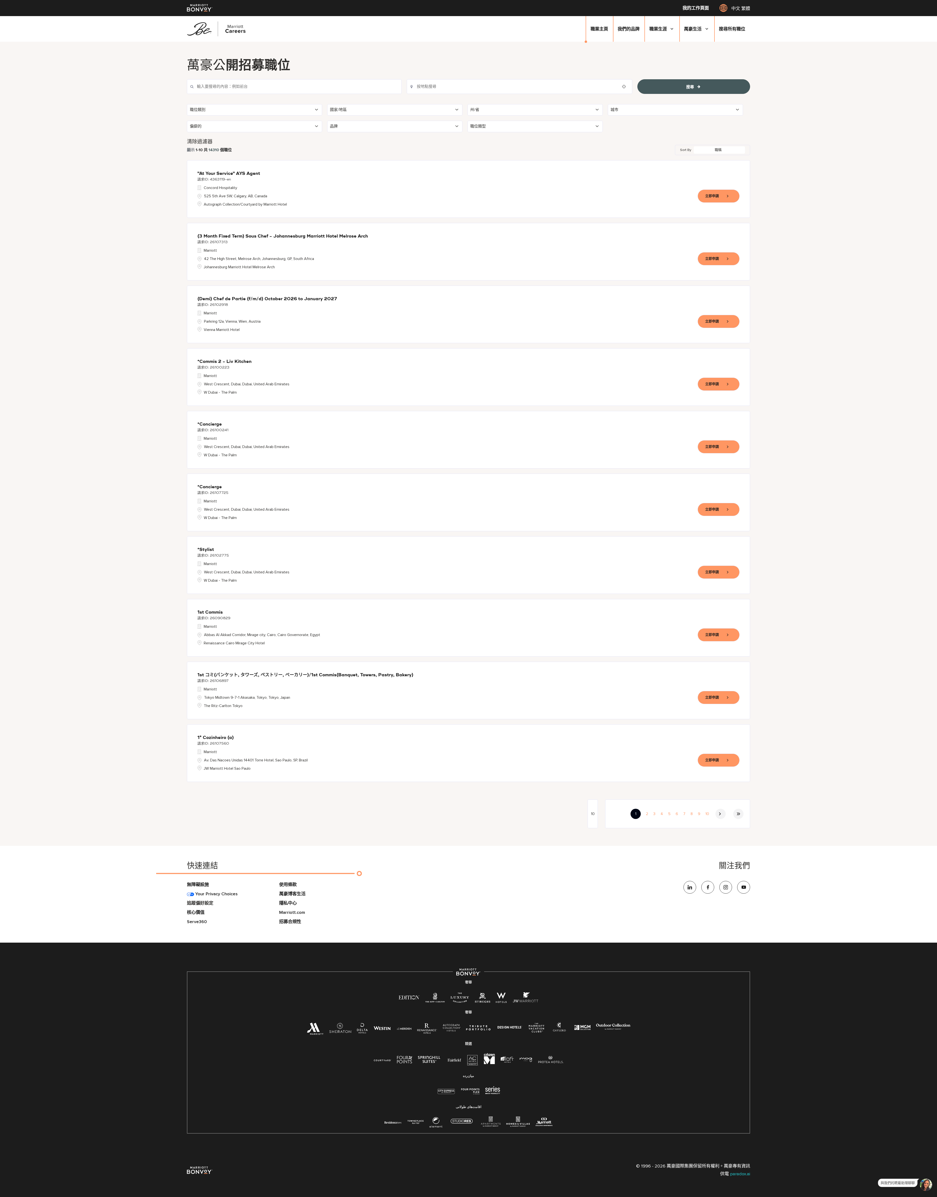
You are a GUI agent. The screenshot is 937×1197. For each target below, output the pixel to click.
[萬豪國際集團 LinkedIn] (689, 887)
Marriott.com (292, 912)
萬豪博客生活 (292, 894)
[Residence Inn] (393, 1122)
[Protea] (550, 1060)
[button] (254, 109)
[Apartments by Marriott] (490, 1124)
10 (707, 813)
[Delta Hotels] (362, 1030)
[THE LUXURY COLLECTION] (459, 999)
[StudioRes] (461, 1124)
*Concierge (209, 424)
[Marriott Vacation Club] (536, 1029)
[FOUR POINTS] (404, 1060)
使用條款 (288, 884)
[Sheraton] (340, 1030)
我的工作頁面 (695, 8)
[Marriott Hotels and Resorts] (315, 1031)
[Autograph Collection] (451, 1029)
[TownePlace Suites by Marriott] (415, 1122)
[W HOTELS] (501, 999)
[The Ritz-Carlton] (435, 999)
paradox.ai (740, 1174)
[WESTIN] (382, 1028)
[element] (435, 1124)
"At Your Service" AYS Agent (228, 173)
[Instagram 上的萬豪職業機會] (725, 887)
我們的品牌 (629, 29)
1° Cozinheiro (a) (215, 738)
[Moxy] (525, 1060)
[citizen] (489, 1063)
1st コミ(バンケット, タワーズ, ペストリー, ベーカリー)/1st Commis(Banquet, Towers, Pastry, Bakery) (305, 675)
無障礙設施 (198, 884)
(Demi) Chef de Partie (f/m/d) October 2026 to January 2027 (267, 299)
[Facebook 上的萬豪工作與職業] (707, 887)
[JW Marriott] (526, 999)
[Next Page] (720, 814)
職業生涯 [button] (658, 29)
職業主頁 (599, 29)
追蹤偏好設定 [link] (200, 903)
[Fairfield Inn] (454, 1060)
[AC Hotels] (472, 1062)
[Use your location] (625, 87)
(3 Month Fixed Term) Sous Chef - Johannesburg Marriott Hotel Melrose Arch (282, 236)
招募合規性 (290, 921)
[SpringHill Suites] (430, 1060)
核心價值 (195, 912)
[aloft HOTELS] (507, 1060)
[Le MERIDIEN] (404, 1028)
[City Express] (446, 1094)
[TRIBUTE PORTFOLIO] (478, 1028)
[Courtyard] (382, 1060)
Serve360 (197, 921)
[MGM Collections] (582, 1028)
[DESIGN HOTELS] (510, 1028)
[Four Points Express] (470, 1094)
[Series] (492, 1093)
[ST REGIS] (482, 999)
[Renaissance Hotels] (427, 1030)
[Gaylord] (559, 1030)
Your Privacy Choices (216, 894)
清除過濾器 (200, 142)
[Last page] (738, 814)
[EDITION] (409, 997)
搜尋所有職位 (732, 29)
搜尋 (690, 87)
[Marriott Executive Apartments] (544, 1123)
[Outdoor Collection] (613, 1029)
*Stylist (205, 550)
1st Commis (210, 612)
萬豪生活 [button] (693, 29)
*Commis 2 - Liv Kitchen (224, 361)
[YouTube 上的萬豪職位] (743, 887)
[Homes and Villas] (518, 1124)
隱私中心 (288, 903)
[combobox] (519, 86)
